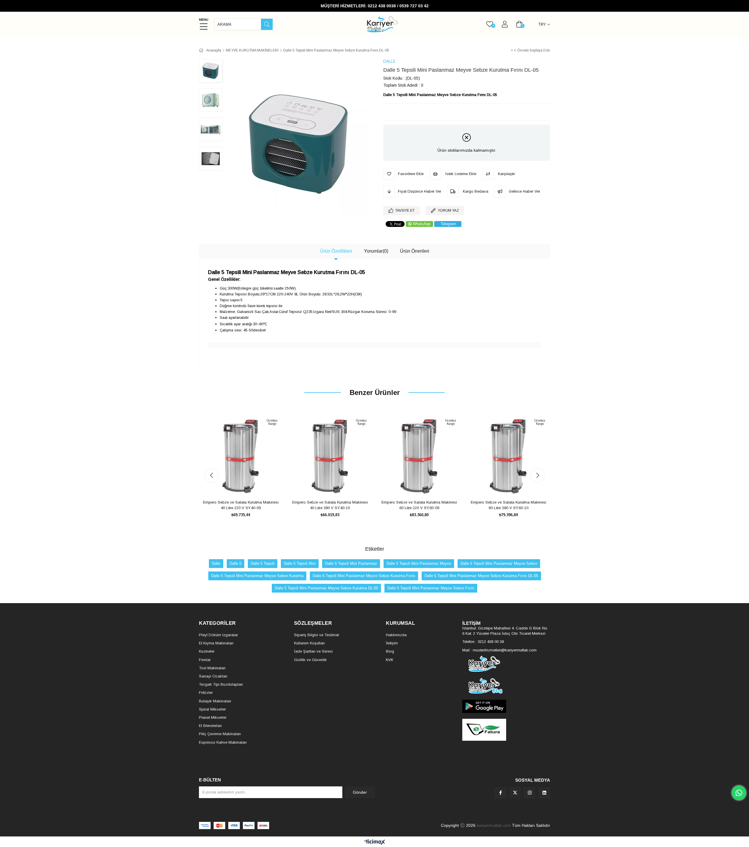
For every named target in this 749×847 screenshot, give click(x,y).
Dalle (216, 563)
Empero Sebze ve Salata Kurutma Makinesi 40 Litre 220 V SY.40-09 (241, 505)
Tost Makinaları (212, 668)
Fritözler (206, 692)
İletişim (392, 643)
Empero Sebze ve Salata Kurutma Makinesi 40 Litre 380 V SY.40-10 (330, 505)
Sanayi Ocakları (213, 676)
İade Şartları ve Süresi (313, 651)
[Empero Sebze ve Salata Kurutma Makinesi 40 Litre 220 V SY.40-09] (240, 456)
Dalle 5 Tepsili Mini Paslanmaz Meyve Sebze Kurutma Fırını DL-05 (481, 576)
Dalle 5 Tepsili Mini (300, 563)
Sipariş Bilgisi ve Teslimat (316, 635)
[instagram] (529, 793)
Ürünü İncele (247, 487)
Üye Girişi (505, 24)
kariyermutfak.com (494, 825)
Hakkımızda (396, 635)
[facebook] (500, 793)
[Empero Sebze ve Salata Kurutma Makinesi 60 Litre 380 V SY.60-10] (508, 456)
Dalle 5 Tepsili (262, 563)
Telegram (448, 224)
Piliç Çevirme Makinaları (220, 734)
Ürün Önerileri (414, 251)
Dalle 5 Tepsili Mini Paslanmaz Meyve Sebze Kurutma (257, 576)
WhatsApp (421, 224)
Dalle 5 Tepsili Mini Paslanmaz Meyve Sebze (499, 563)
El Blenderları (210, 725)
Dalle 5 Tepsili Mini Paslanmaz (351, 563)
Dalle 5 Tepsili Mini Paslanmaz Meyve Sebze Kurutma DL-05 (326, 588)
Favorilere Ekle (234, 487)
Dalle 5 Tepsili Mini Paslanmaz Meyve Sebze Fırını (430, 588)
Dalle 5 (235, 563)
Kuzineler (206, 651)
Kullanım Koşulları (309, 643)
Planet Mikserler (212, 717)
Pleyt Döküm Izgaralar (218, 635)
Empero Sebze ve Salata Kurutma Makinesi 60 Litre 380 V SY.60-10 (508, 505)
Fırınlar (205, 660)
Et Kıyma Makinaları (216, 643)
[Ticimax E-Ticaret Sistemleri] (374, 842)
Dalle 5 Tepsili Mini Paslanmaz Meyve (418, 563)
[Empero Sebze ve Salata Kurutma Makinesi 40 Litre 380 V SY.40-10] (330, 456)
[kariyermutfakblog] (506, 686)
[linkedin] (544, 793)
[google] (506, 706)
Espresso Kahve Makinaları (223, 742)
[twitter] (515, 793)
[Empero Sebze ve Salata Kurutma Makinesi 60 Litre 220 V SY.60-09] (419, 456)
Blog (390, 651)
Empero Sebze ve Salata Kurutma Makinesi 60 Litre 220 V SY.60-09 (419, 505)
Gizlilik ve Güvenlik (310, 660)
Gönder (360, 792)
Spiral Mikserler (212, 709)
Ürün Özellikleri (336, 251)
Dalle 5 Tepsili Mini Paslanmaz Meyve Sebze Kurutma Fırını (364, 576)
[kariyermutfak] (506, 664)
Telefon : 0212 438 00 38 (483, 641)
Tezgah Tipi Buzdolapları (221, 684)
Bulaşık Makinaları (215, 701)
